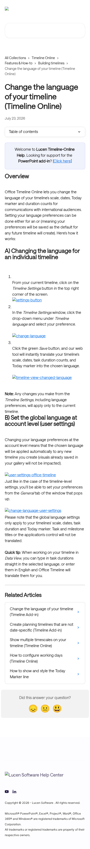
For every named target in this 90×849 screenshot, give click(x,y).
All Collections (15, 58)
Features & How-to (18, 63)
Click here (62, 161)
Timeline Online (43, 58)
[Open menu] (81, 8)
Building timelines (51, 63)
